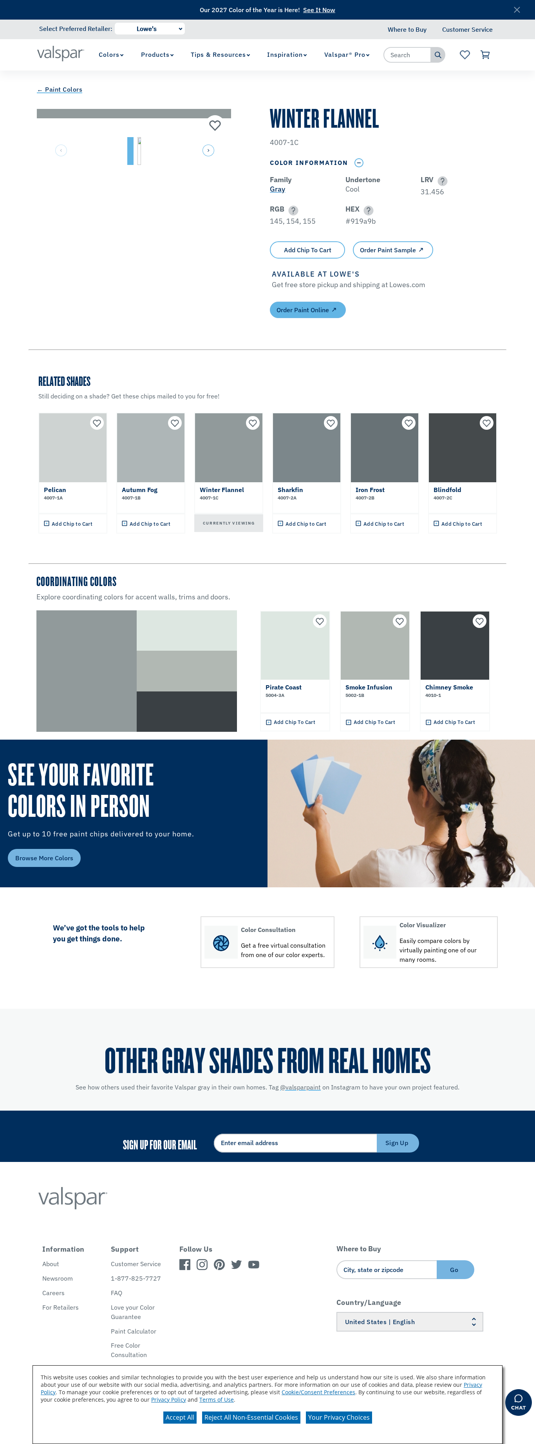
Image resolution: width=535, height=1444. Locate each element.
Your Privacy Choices (339, 1417)
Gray (277, 189)
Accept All (180, 1417)
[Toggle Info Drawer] (358, 162)
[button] (207, 151)
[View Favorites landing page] (464, 55)
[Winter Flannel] (215, 125)
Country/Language (368, 1302)
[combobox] (407, 55)
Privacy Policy (168, 1399)
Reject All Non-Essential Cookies (251, 1417)
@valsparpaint (300, 1087)
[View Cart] (485, 55)
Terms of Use (216, 1399)
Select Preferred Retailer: (75, 29)
